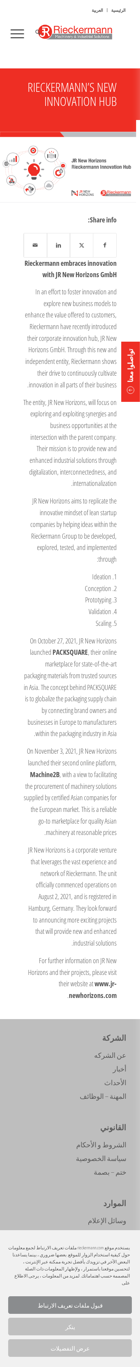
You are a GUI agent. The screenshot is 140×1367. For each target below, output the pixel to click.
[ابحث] (36, 33)
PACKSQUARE (70, 652)
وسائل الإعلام (107, 1220)
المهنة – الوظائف (103, 1096)
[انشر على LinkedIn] (58, 245)
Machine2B (45, 774)
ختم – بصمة (110, 1172)
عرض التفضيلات (70, 1348)
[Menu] (19, 33)
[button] (130, 372)
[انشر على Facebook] (105, 245)
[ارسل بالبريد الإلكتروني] (35, 245)
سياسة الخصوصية (101, 1158)
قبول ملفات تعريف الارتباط (70, 1305)
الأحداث (115, 1082)
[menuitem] (118, 10)
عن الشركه (110, 1055)
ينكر (70, 1327)
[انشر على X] (81, 245)
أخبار (119, 1068)
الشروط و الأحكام (101, 1144)
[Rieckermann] (82, 33)
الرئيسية (118, 10)
